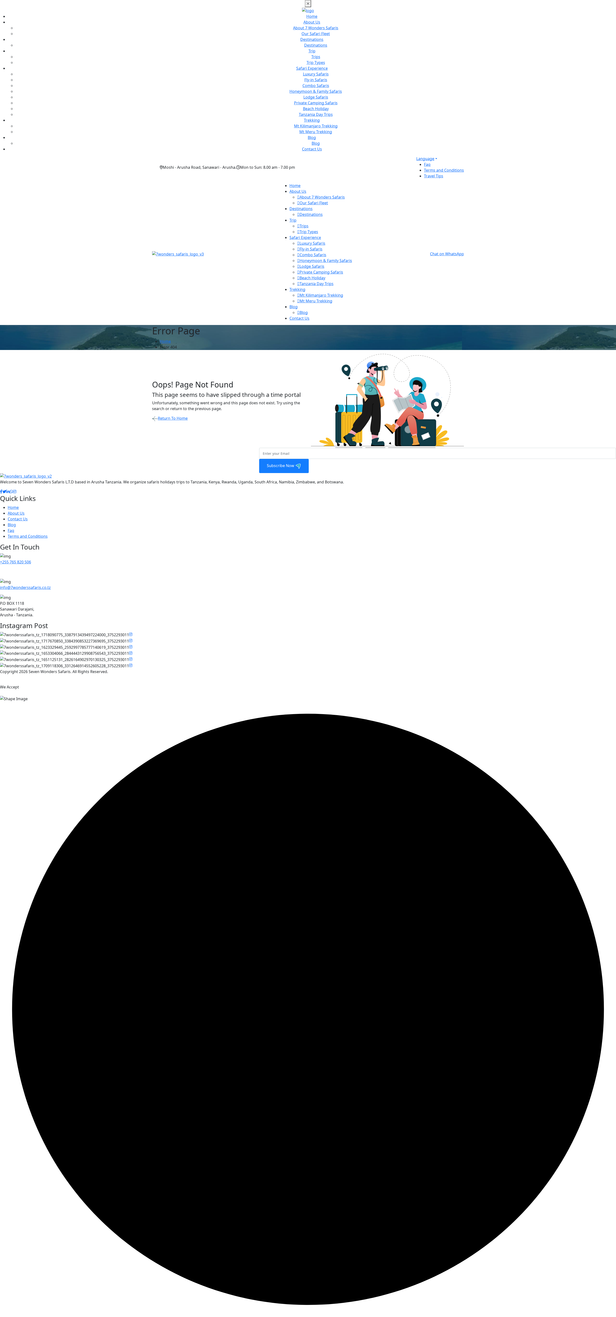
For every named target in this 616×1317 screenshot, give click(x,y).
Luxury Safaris (316, 74)
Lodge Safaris (315, 97)
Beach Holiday (316, 108)
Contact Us (312, 149)
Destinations (311, 39)
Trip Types (316, 62)
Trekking (312, 120)
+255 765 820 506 (15, 562)
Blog (312, 137)
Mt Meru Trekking (315, 131)
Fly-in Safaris (315, 79)
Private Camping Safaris (316, 103)
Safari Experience (312, 68)
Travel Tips (433, 176)
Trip (311, 51)
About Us (311, 22)
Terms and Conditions (444, 170)
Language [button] (425, 158)
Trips (315, 56)
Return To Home (173, 418)
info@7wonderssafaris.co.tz (25, 587)
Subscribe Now (281, 465)
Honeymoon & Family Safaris (315, 91)
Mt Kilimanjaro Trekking (316, 126)
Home (311, 16)
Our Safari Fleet (316, 33)
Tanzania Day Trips (316, 114)
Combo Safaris (315, 85)
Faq (427, 164)
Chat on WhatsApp (447, 253)
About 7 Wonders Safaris (315, 28)
